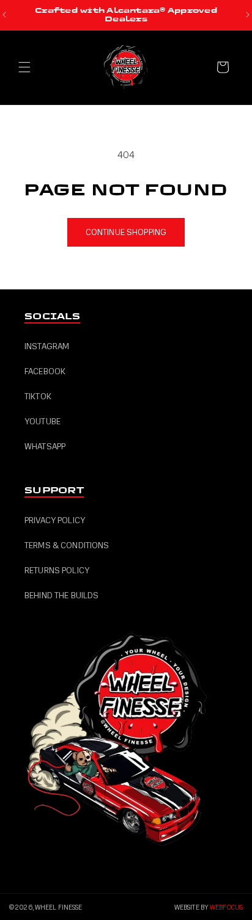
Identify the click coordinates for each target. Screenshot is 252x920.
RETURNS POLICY (56, 570)
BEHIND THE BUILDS (61, 595)
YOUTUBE (42, 421)
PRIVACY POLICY (54, 520)
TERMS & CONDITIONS (66, 545)
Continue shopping (126, 232)
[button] (24, 67)
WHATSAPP (44, 446)
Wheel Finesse (58, 907)
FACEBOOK (44, 371)
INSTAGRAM (46, 346)
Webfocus (226, 907)
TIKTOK (37, 396)
